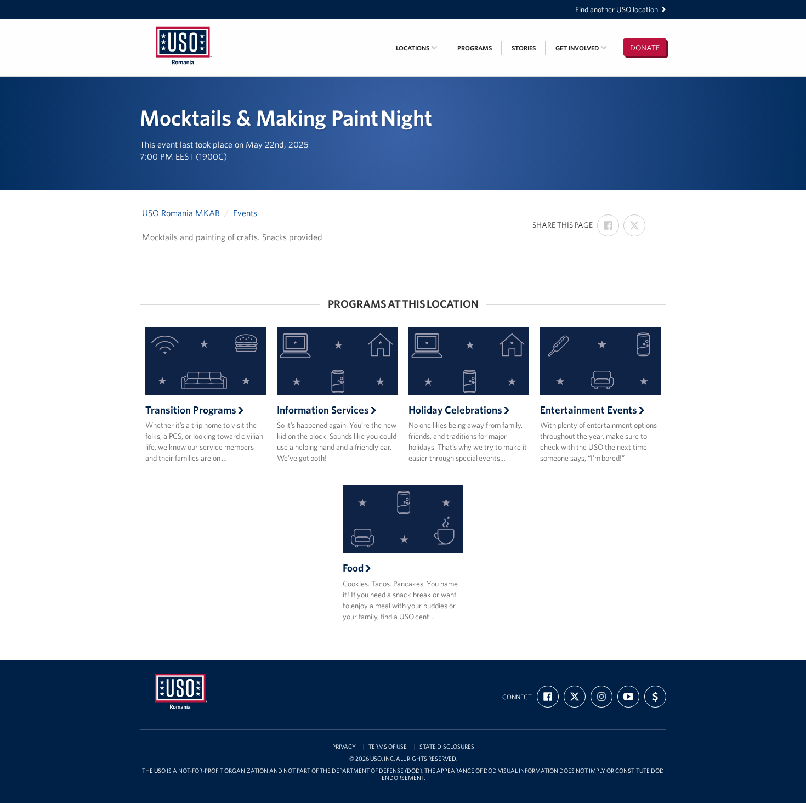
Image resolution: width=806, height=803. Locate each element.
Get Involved (577, 48)
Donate (645, 48)
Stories (524, 48)
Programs (474, 48)
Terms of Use (387, 746)
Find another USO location (616, 9)
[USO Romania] (184, 25)
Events (245, 212)
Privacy (344, 746)
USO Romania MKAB (181, 212)
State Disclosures (446, 746)
